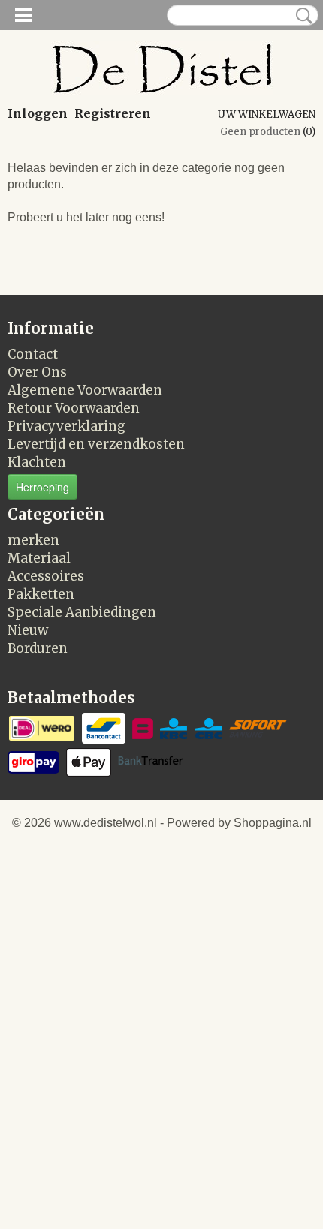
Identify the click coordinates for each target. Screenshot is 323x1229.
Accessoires (46, 576)
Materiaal (39, 558)
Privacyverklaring (66, 426)
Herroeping (42, 486)
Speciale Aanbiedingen (82, 612)
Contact (33, 354)
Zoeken (301, 16)
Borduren (38, 648)
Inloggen (38, 113)
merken (33, 540)
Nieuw (28, 630)
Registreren (112, 113)
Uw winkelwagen (266, 114)
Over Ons (37, 372)
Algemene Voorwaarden (85, 390)
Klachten (37, 462)
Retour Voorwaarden (74, 408)
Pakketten (41, 594)
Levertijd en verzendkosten (96, 444)
